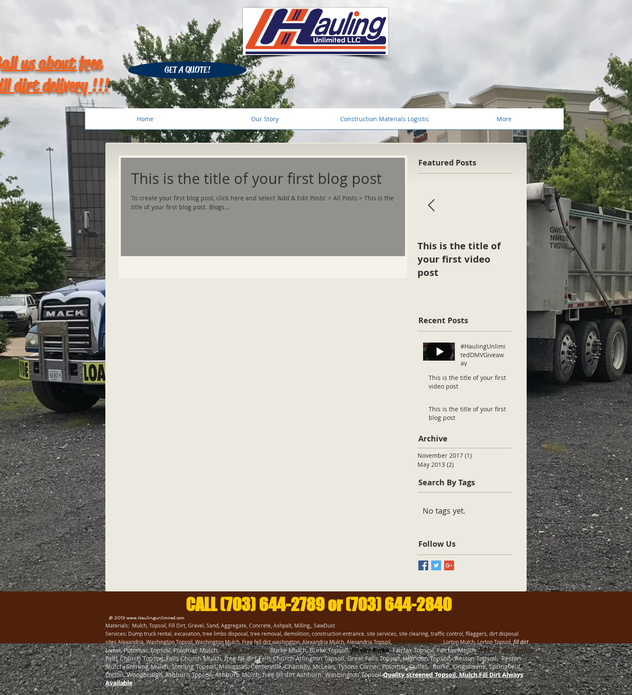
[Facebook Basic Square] (423, 565)
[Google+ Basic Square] (449, 565)
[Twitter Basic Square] (436, 565)
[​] (220, 650)
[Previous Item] (431, 205)
